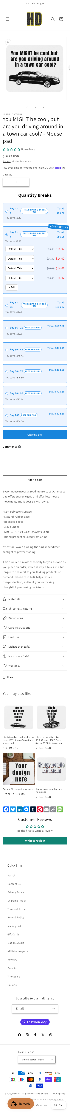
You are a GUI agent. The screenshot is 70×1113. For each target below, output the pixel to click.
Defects (11, 968)
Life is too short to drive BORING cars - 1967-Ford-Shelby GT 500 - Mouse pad (49, 740)
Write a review (35, 841)
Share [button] (10, 677)
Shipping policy (55, 1099)
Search (11, 875)
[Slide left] (27, 107)
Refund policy (58, 1093)
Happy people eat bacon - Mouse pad (48, 790)
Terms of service (36, 1099)
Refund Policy (15, 917)
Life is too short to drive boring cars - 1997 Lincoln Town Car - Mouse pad (18, 740)
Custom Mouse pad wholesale (18, 789)
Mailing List (14, 926)
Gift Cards (13, 934)
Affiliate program (17, 951)
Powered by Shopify (39, 1093)
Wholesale (13, 976)
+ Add (12, 287)
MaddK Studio (15, 942)
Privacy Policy (15, 892)
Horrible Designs (20, 1093)
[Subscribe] (53, 1008)
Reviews (12, 959)
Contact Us (14, 884)
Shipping (7, 161)
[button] (7, 19)
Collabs (12, 985)
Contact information (37, 1105)
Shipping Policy (16, 900)
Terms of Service (17, 909)
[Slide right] (43, 107)
